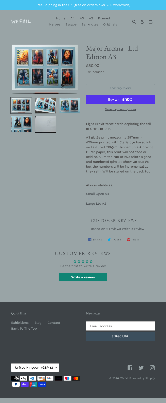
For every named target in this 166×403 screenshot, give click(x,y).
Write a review (133, 229)
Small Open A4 (97, 194)
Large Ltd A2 (96, 203)
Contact (54, 323)
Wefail (124, 378)
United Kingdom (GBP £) (34, 367)
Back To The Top (24, 328)
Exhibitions (20, 323)
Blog (38, 323)
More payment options (120, 109)
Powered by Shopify (142, 378)
